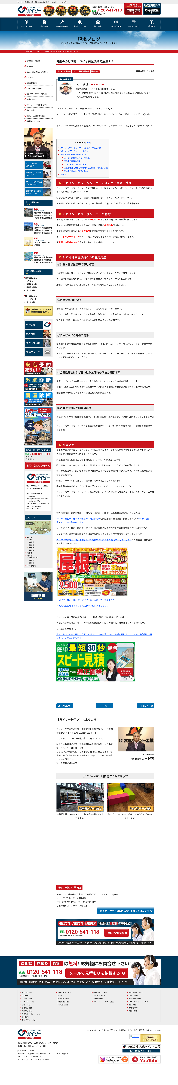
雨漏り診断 (133, 995)
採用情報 (152, 26)
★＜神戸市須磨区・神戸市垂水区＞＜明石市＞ (78, 539)
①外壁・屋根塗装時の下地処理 (77, 157)
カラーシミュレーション (138, 1001)
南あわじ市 (33, 558)
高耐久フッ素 (31, 284)
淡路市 (31, 563)
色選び (30, 66)
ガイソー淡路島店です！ (72, 522)
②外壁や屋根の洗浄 (72, 161)
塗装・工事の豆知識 (36, 115)
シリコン (29, 281)
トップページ (27, 992)
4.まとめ (63, 174)
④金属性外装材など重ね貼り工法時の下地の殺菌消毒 (86, 167)
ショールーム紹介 (28, 1001)
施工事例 (98, 26)
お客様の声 (116, 26)
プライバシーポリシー (30, 1020)
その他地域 (31, 566)
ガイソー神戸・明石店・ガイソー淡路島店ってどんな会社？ (87, 600)
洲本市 (31, 560)
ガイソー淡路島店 (64, 71)
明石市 (29, 553)
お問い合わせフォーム (38, 465)
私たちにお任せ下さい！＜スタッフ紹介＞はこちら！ (84, 605)
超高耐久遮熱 (31, 287)
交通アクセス (33, 352)
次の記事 (66, 705)
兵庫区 (31, 542)
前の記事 (144, 705)
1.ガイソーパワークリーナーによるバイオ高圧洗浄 (80, 147)
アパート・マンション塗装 (103, 1001)
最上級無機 (30, 290)
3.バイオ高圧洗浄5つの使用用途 (73, 154)
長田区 (31, 550)
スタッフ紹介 (33, 343)
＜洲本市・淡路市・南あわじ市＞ (115, 539)
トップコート (31, 299)
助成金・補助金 (34, 61)
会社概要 (30, 324)
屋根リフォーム (34, 121)
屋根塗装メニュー (100, 992)
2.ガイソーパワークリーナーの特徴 (74, 151)
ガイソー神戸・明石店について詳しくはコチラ (124, 910)
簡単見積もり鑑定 (136, 992)
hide (88, 142)
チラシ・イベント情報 (37, 104)
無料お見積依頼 (116, 932)
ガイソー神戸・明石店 (80, 71)
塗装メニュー (80, 26)
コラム (30, 77)
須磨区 (31, 548)
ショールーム (134, 26)
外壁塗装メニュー (64, 992)
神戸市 (29, 537)
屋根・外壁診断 (135, 998)
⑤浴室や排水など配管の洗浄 (76, 171)
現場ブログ (95, 71)
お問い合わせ (27, 1011)
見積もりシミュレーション (32, 1014)
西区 (30, 539)
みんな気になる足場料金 (38, 72)
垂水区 (31, 545)
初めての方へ (26, 26)
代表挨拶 (30, 334)
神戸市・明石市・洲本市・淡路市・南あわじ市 (78, 518)
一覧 (105, 705)
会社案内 (44, 26)
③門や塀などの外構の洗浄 (75, 164)
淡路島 (29, 556)
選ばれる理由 (62, 26)
